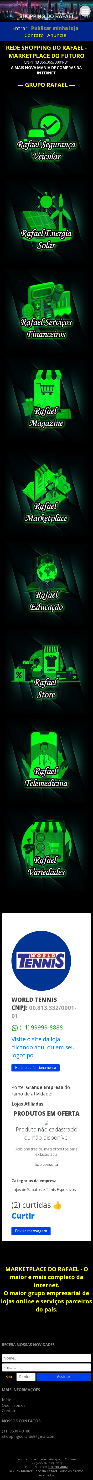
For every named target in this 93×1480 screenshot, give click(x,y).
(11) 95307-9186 (16, 1431)
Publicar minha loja (54, 28)
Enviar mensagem (31, 1230)
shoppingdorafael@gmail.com (28, 1436)
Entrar (19, 28)
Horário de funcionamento (35, 1067)
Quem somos (14, 1405)
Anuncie (56, 35)
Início (6, 1399)
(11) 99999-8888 (41, 1027)
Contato (34, 35)
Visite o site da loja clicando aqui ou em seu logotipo (43, 1047)
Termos (21, 1459)
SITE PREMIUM (58, 1467)
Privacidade (38, 1459)
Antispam (55, 1459)
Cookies (71, 1459)
